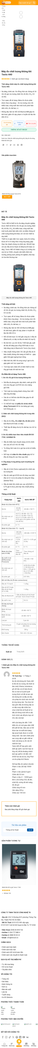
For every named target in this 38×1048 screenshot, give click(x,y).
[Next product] (20, 12)
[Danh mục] (12, 1044)
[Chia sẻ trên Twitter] (10, 145)
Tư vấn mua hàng (8, 964)
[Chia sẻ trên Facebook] (7, 145)
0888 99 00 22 (15, 935)
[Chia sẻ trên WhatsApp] (3, 145)
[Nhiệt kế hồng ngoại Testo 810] (19, 174)
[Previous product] (20, 16)
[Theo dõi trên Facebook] (3, 1037)
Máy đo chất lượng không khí (16, 138)
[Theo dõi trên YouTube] (24, 1037)
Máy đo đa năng (3, 23)
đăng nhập (14, 809)
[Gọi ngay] (4, 1044)
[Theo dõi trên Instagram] (6, 1037)
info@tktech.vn (12, 938)
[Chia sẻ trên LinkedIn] (21, 145)
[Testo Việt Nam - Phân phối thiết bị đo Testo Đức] (8, 2)
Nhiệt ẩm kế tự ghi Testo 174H (11, 887)
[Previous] (3, 63)
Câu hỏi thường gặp (7, 123)
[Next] (9, 63)
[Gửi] (34, 3)
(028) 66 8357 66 (17, 930)
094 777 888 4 (15, 932)
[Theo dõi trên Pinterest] (17, 1037)
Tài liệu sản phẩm (20, 123)
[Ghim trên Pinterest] (18, 145)
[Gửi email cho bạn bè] (14, 145)
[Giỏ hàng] (34, 1044)
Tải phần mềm (7, 970)
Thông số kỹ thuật (19, 129)
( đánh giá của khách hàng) (19, 79)
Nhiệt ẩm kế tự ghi (7, 140)
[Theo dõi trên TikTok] (10, 1037)
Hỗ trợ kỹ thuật (7, 967)
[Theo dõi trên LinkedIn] (20, 1037)
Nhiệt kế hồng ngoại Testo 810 (11, 194)
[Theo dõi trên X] (13, 1037)
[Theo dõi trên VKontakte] (27, 1037)
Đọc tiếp (7, 197)
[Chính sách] (26, 1044)
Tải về (30, 830)
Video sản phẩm (32, 123)
